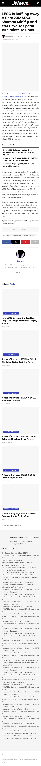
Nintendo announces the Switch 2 (13, 565)
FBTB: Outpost (30, 537)
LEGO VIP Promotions (14, 235)
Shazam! (33, 235)
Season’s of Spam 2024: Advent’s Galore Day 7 (22, 738)
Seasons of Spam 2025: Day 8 (21, 553)
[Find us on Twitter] (5, 754)
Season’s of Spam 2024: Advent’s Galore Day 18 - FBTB (20, 648)
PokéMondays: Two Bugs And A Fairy (14, 682)
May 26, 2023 (6, 365)
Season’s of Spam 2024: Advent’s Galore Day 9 (22, 733)
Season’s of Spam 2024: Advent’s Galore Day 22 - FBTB (20, 589)
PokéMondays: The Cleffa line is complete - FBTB (18, 680)
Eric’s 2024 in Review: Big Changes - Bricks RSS (18, 567)
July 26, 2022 (6, 481)
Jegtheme (6, 762)
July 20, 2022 (6, 519)
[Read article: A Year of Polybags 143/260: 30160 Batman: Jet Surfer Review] (20, 497)
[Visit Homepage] (20, 3)
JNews (8, 759)
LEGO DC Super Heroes (14, 10)
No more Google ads (11, 592)
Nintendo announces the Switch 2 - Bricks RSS (17, 563)
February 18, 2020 (23, 36)
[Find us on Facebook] (2, 754)
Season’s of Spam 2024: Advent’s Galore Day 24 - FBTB (20, 602)
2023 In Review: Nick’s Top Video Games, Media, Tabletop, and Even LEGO (20, 577)
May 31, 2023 (6, 326)
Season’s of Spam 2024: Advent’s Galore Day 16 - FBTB (20, 667)
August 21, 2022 (7, 442)
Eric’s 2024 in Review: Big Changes (13, 570)
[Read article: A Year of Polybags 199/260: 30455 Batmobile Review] (20, 382)
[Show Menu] (3, 3)
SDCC (26, 235)
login (8, 525)
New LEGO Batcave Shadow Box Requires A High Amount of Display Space (18, 152)
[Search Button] (38, 3)
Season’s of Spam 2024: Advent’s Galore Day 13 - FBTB (20, 704)
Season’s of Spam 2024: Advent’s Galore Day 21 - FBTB (20, 628)
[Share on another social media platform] (35, 242)
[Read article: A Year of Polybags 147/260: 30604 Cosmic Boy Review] (20, 459)
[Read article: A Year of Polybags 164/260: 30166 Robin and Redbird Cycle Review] (20, 420)
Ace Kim (11, 36)
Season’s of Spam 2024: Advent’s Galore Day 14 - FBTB (20, 692)
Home (3, 10)
